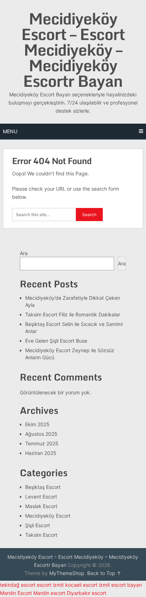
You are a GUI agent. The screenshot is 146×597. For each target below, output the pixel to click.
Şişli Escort (37, 525)
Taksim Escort (41, 535)
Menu (10, 131)
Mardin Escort (16, 593)
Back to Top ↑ (104, 573)
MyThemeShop (66, 573)
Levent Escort (41, 497)
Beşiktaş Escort (43, 487)
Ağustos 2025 (41, 434)
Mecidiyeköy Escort (48, 516)
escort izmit (50, 585)
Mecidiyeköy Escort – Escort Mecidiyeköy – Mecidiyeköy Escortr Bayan (73, 50)
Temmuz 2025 (41, 443)
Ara (24, 253)
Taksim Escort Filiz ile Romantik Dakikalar (72, 314)
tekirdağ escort (17, 585)
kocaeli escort (81, 585)
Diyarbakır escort (86, 593)
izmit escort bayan (120, 585)
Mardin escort (49, 593)
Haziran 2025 (40, 453)
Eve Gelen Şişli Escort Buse (56, 341)
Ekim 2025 (37, 424)
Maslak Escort (41, 506)
